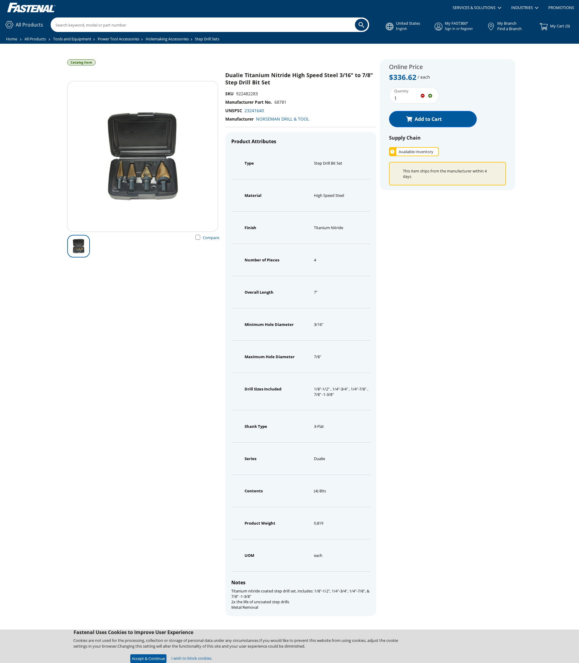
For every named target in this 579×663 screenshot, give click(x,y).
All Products (35, 39)
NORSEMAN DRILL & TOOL (282, 119)
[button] (477, 8)
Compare (211, 237)
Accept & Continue (148, 658)
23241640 (254, 110)
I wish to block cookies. (191, 658)
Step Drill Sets (207, 39)
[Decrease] (422, 95)
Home (11, 39)
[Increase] (430, 95)
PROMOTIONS (561, 7)
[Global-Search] (361, 25)
